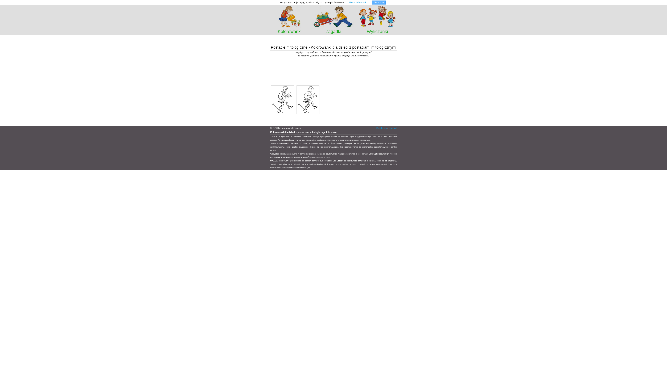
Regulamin (381, 128)
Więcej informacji (357, 2)
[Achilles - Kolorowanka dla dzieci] (282, 113)
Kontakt (393, 128)
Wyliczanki (377, 31)
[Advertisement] (333, 40)
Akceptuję (379, 2)
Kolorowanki (290, 31)
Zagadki (333, 31)
